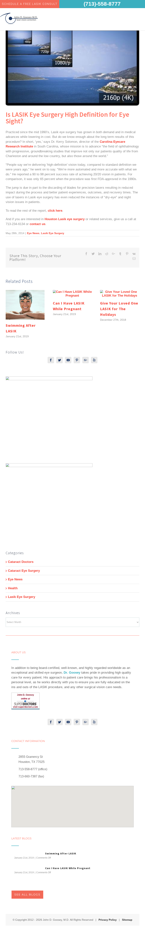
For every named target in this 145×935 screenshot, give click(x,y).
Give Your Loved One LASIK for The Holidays (119, 309)
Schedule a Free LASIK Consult (29, 4)
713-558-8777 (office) (33, 769)
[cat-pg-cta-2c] (49, 465)
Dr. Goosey (72, 672)
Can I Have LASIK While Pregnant (67, 868)
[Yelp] (94, 360)
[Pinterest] (77, 360)
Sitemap (127, 919)
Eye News (33, 233)
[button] (72, 804)
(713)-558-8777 (102, 4)
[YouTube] (68, 360)
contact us (37, 224)
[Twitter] (59, 360)
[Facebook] (51, 360)
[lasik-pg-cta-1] (49, 379)
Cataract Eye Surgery (24, 570)
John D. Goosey (25, 695)
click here (55, 210)
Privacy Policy (108, 919)
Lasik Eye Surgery (52, 233)
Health (13, 588)
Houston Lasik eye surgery (65, 219)
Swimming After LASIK (60, 853)
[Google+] (85, 360)
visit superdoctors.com (25, 707)
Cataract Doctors (20, 562)
